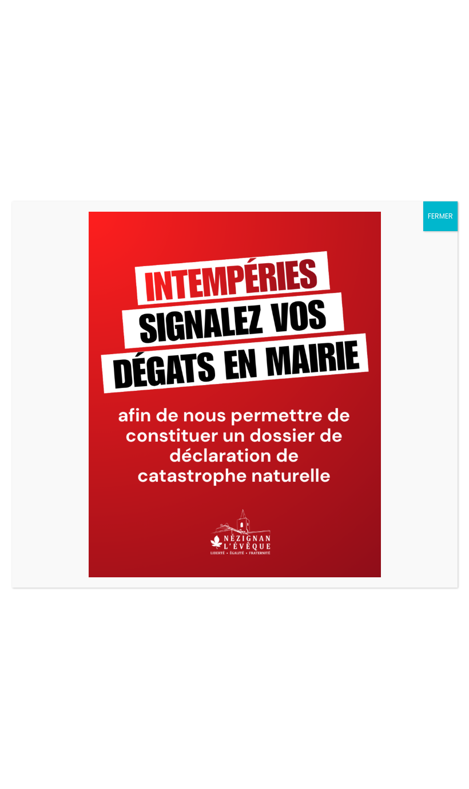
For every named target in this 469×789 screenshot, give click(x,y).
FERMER (440, 216)
